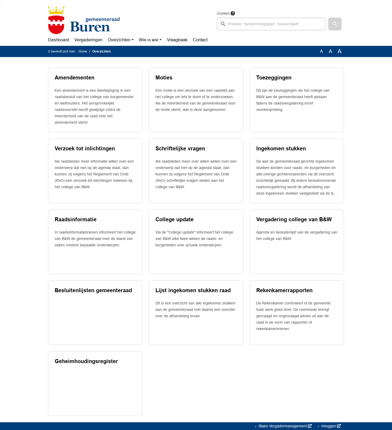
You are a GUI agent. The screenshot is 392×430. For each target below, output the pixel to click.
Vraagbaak (177, 40)
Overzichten (119, 40)
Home (82, 51)
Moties (164, 78)
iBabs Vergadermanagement (283, 426)
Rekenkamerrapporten (284, 290)
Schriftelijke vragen (180, 148)
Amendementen (74, 78)
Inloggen (328, 426)
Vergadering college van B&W (294, 219)
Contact (200, 40)
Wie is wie (148, 40)
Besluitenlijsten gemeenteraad (93, 290)
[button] (335, 24)
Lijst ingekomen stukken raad (193, 290)
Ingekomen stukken (281, 148)
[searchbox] (271, 24)
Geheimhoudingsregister (86, 361)
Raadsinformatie (76, 219)
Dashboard (58, 40)
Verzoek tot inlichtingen (85, 148)
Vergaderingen (88, 40)
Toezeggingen (273, 78)
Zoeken (223, 13)
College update (174, 219)
